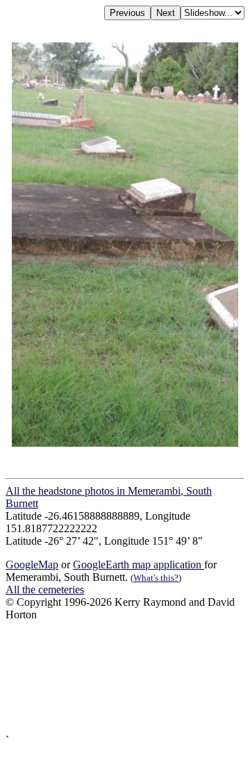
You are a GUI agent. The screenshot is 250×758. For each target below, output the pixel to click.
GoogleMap (32, 564)
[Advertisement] (125, 677)
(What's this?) (156, 577)
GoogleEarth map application (138, 564)
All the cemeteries (45, 589)
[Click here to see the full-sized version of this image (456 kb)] (125, 443)
